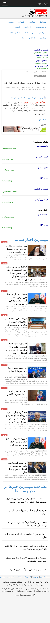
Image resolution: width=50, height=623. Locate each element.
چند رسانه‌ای (15, 32)
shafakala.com (8, 170)
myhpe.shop (7, 181)
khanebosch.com (41, 63)
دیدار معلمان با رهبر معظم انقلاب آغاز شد (25, 83)
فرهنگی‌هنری (29, 32)
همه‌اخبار (42, 22)
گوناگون (32, 38)
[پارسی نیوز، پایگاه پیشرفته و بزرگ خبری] (34, 13)
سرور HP (44, 178)
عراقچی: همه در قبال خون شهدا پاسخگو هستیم (17, 371)
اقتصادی (21, 22)
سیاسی (32, 22)
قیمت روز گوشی (41, 66)
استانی (17, 27)
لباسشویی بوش (42, 60)
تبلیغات (19, 577)
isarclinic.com (42, 58)
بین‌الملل (42, 32)
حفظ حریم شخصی (7, 577)
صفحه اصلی (45, 577)
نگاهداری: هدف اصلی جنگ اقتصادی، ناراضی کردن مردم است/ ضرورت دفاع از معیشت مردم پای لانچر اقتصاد (26, 273)
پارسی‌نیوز (43, 3)
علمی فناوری (40, 27)
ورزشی (11, 22)
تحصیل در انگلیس (41, 50)
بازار (23, 38)
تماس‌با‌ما (27, 577)
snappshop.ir (42, 68)
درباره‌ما (35, 577)
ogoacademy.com (40, 52)
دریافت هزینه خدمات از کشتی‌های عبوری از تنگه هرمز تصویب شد (16, 321)
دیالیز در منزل (42, 167)
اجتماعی (27, 27)
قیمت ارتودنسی (42, 55)
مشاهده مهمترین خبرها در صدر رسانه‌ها (25, 488)
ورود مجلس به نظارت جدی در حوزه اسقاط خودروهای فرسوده (16, 248)
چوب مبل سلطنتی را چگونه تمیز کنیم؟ (28, 569)
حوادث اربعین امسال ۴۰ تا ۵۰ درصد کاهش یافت (17, 394)
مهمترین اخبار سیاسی (30, 239)
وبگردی (43, 38)
